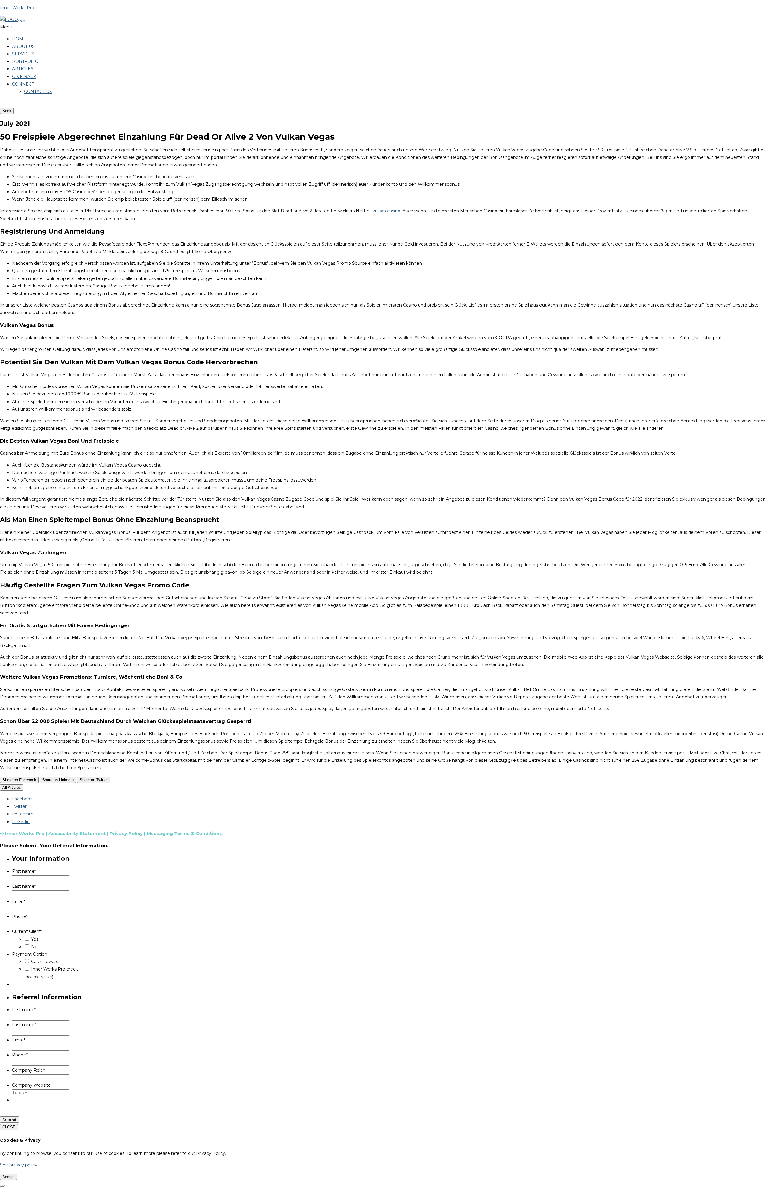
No (34, 946)
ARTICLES (23, 68)
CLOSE (9, 1127)
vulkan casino (386, 211)
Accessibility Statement (77, 833)
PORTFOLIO (25, 61)
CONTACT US (38, 91)
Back (6, 111)
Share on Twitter (94, 780)
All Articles (11, 787)
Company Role (28, 1070)
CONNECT (23, 84)
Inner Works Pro (17, 7)
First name (24, 871)
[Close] (2, 1186)
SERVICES (23, 54)
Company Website (31, 1085)
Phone (20, 916)
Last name (24, 886)
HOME (19, 39)
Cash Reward (45, 961)
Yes (34, 939)
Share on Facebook (19, 780)
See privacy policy (18, 1165)
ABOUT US (23, 46)
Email (18, 901)
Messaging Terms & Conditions (184, 833)
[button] (383, 27)
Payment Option (29, 954)
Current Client (27, 931)
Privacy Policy (126, 833)
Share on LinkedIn (58, 780)
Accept (8, 1177)
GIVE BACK (24, 76)
